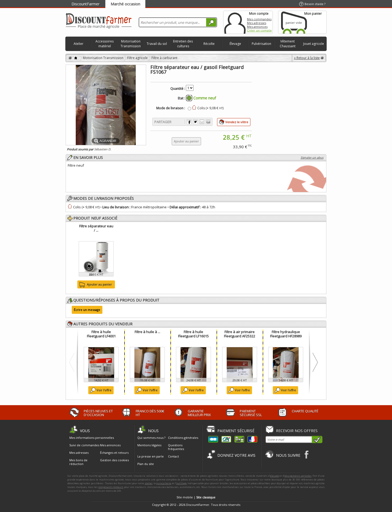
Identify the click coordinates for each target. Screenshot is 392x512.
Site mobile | (196, 497)
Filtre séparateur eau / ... (96, 228)
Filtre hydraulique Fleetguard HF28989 (286, 334)
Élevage (235, 43)
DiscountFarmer (85, 3)
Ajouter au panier (99, 284)
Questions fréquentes (176, 447)
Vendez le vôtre (236, 122)
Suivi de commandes (84, 445)
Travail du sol (157, 43)
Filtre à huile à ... (147, 332)
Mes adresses (256, 23)
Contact (173, 456)
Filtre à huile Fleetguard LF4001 (101, 334)
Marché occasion (125, 3)
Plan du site (145, 464)
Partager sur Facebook (189, 121)
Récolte (209, 43)
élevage (274, 476)
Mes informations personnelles (91, 438)
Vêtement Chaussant (287, 43)
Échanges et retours (114, 453)
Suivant (314, 362)
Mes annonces (257, 27)
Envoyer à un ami (201, 121)
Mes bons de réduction (78, 462)
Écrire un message (87, 310)
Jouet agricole (313, 43)
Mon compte (235, 22)
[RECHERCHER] (211, 22)
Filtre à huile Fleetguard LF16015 (193, 334)
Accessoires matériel (104, 43)
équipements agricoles (298, 476)
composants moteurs (110, 487)
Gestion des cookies (114, 460)
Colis (77, 207)
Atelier (78, 43)
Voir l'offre (104, 390)
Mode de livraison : (170, 108)
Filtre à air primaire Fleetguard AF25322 (239, 334)
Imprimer (208, 121)
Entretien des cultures (183, 43)
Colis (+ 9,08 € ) (210, 108)
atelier (149, 483)
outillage (181, 483)
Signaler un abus (312, 157)
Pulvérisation (261, 43)
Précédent (73, 362)
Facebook (306, 454)
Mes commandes (259, 19)
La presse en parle (150, 456)
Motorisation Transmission (131, 43)
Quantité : (177, 89)
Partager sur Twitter (195, 121)
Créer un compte (259, 30)
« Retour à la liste (307, 58)
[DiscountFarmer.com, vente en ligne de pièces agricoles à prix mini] (98, 21)
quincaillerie (163, 483)
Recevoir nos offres (297, 430)
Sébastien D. (102, 149)
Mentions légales (149, 445)
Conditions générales (183, 438)
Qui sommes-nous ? (151, 438)
